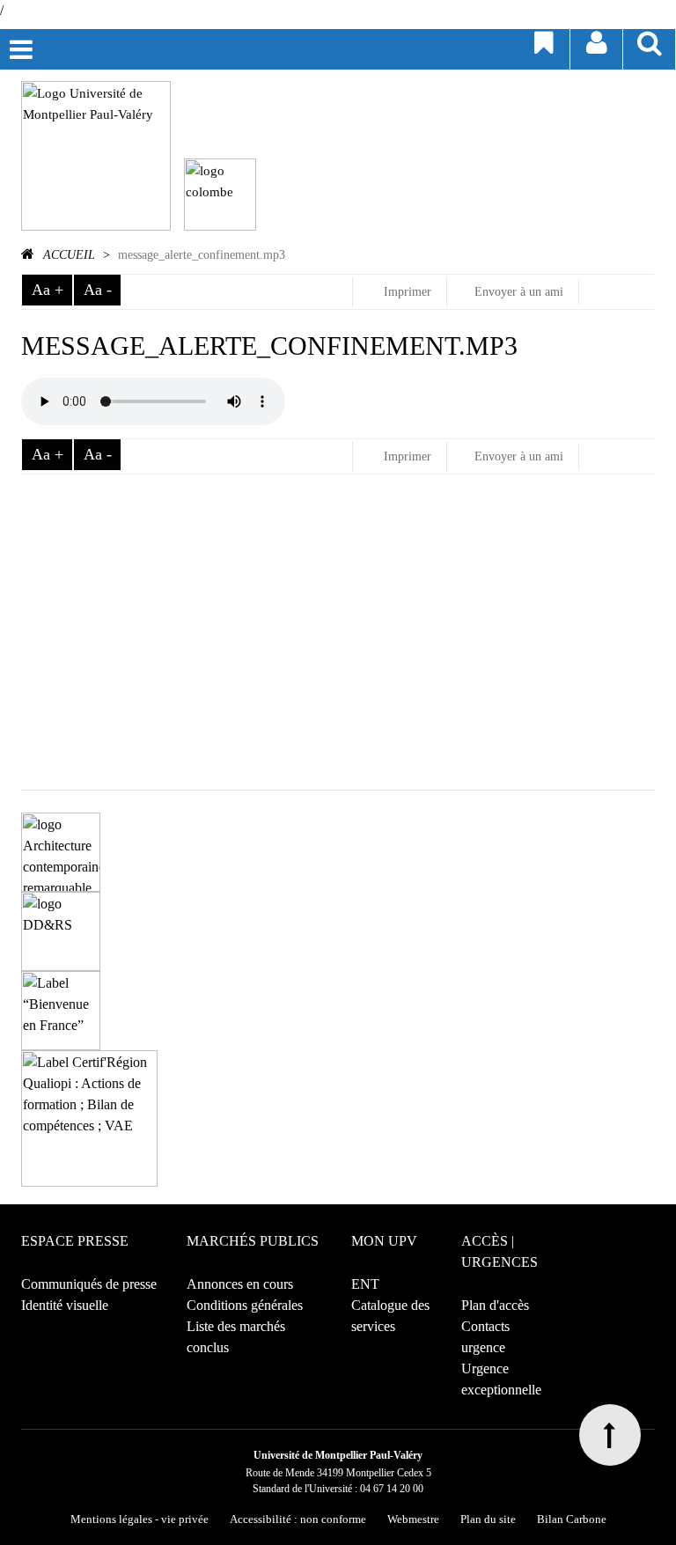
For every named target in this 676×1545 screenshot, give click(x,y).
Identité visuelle (64, 1305)
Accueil (69, 254)
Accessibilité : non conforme (298, 1519)
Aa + (47, 289)
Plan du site (488, 1519)
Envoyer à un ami (518, 291)
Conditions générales (245, 1305)
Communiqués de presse (89, 1283)
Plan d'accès (495, 1305)
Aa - (98, 289)
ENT (365, 1283)
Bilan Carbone (571, 1519)
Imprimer (405, 291)
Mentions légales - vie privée (139, 1519)
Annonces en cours (240, 1283)
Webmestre (413, 1519)
